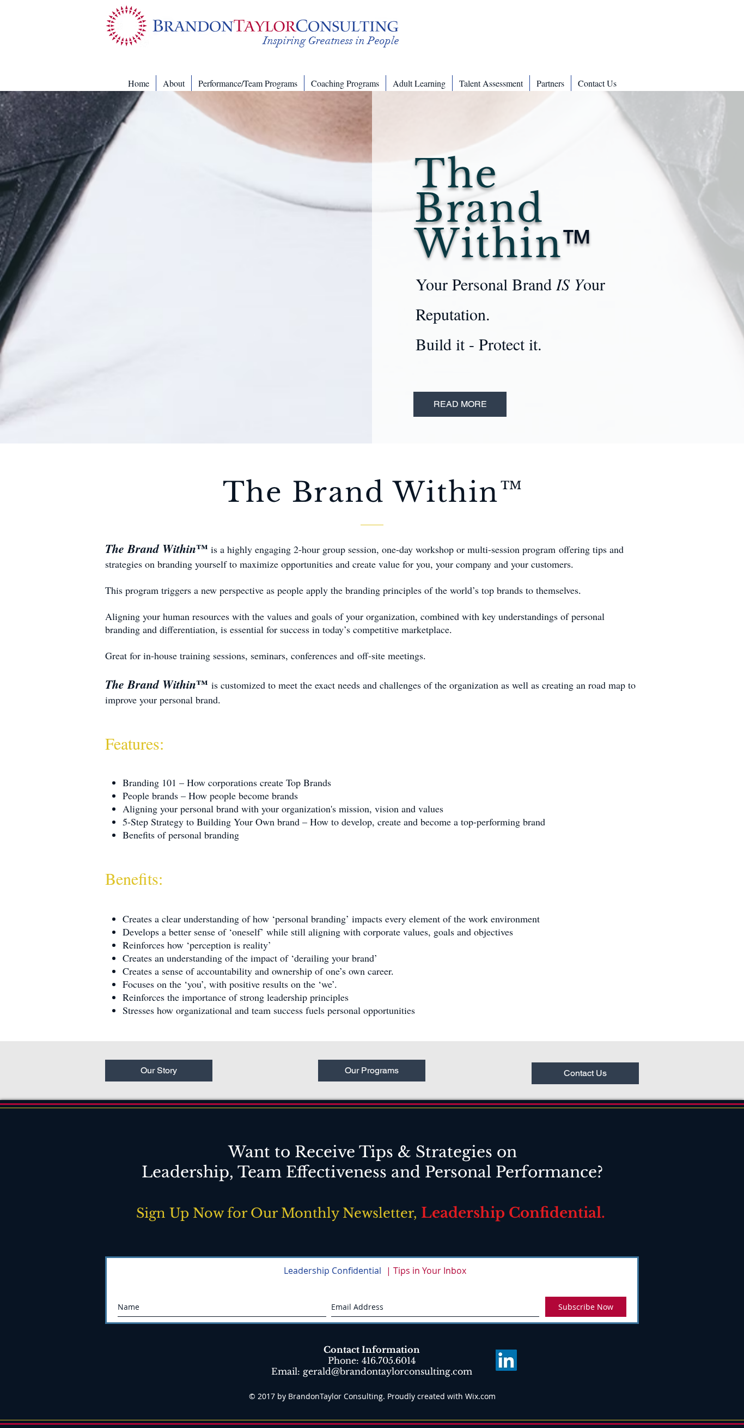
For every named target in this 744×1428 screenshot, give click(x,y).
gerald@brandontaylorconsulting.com (387, 1371)
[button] (173, 83)
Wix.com (480, 1396)
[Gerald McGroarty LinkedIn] (506, 1360)
